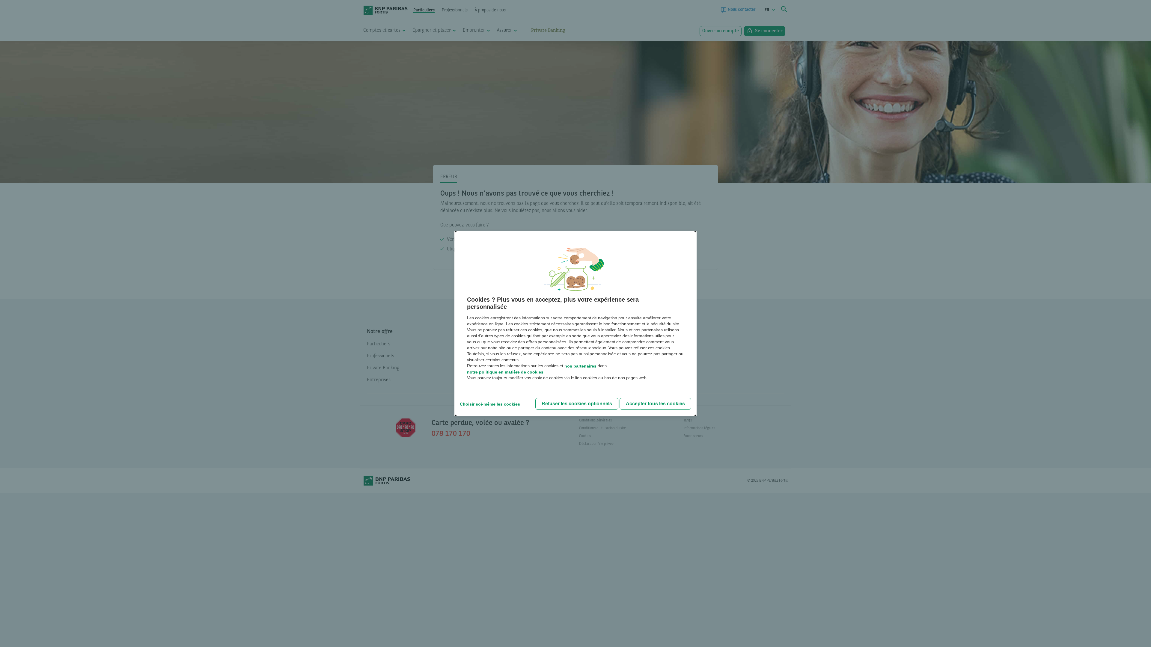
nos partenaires (580, 366)
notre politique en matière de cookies (505, 372)
